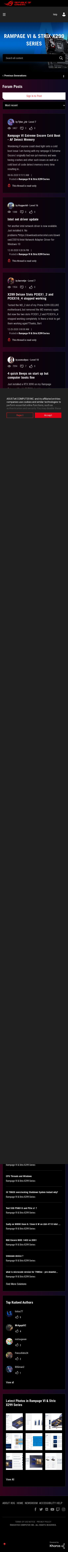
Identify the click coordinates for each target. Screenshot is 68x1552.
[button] (14, 1421)
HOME (20, 1503)
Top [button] (4, 1544)
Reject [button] (20, 415)
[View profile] (11, 122)
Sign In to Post (34, 96)
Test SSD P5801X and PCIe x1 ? (21, 1208)
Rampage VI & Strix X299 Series (34, 179)
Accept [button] (48, 415)
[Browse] (5, 14)
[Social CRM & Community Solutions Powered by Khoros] (57, 1545)
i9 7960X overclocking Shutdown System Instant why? (32, 1192)
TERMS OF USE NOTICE (25, 1522)
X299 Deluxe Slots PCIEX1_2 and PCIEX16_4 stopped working (30, 296)
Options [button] (63, 76)
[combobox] (34, 58)
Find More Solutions (16, 1284)
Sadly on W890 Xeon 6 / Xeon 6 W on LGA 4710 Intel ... (33, 1224)
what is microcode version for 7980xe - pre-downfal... (32, 1271)
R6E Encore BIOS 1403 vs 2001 (21, 1240)
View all (10, 1382)
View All (10, 1479)
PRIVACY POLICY (44, 1522)
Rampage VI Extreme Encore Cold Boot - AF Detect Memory (34, 138)
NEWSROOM (31, 1503)
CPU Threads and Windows (19, 1176)
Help (55, 14)
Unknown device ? (14, 1255)
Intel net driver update (23, 219)
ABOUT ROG (8, 1503)
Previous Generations (15, 75)
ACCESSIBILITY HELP (50, 1503)
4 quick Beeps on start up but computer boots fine (28, 375)
